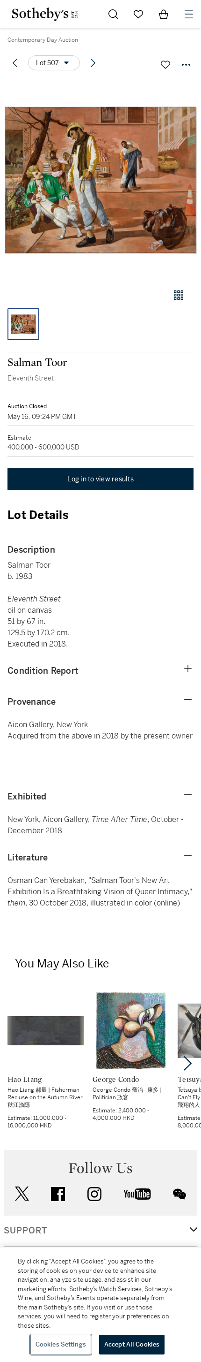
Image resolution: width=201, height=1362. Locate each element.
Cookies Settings (61, 1344)
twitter (22, 1194)
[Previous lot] (15, 62)
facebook (58, 1194)
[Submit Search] (113, 14)
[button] (100, 180)
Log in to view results (100, 479)
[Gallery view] (178, 295)
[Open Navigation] (189, 14)
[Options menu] (186, 64)
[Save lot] (165, 64)
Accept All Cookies (131, 1344)
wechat (179, 1194)
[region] (100, 1305)
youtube (137, 1194)
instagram (94, 1194)
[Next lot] (93, 62)
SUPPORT (25, 1230)
